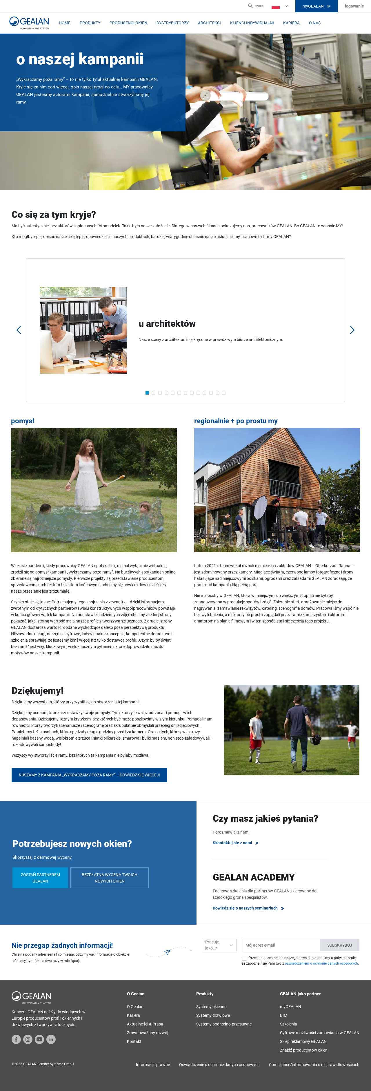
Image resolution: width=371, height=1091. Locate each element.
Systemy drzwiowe (213, 1015)
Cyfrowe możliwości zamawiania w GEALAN (319, 1032)
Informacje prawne (153, 1064)
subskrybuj (339, 945)
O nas (315, 23)
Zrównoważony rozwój (147, 1032)
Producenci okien (128, 23)
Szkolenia (288, 1024)
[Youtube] (39, 1039)
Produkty (90, 23)
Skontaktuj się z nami (232, 843)
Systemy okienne (211, 1006)
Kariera (291, 23)
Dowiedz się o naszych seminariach (245, 908)
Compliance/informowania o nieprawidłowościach (314, 1064)
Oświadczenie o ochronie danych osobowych (219, 1064)
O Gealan (135, 1006)
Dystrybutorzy (173, 23)
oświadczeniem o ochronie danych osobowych (321, 963)
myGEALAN (313, 6)
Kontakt (134, 1041)
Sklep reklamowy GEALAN (303, 1041)
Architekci (209, 23)
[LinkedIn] (51, 1039)
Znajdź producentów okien (304, 1050)
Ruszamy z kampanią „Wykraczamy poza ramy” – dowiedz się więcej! (89, 775)
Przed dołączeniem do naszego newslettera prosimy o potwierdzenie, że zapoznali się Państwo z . (300, 960)
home (64, 23)
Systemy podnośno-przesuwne (224, 1024)
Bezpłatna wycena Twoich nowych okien (109, 877)
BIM (283, 1015)
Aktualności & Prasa (145, 1024)
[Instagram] (27, 1039)
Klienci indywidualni (252, 23)
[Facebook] (16, 1039)
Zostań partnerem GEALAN (40, 877)
